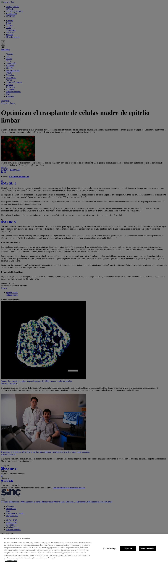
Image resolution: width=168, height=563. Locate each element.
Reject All (128, 548)
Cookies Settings (109, 548)
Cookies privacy (11, 560)
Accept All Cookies (147, 548)
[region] (84, 548)
